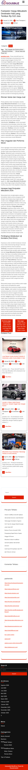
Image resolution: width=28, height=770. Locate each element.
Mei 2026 (3, 693)
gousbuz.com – (5, 56)
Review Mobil (8, 745)
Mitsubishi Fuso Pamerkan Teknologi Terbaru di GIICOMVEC (13, 452)
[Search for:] (14, 493)
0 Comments (16, 363)
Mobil (10, 46)
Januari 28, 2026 (9, 361)
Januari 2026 (4, 704)
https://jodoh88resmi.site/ (11, 630)
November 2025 (5, 710)
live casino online (9, 634)
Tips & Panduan (5, 757)
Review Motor (8, 754)
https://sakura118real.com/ (12, 589)
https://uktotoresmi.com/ (11, 647)
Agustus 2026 (5, 685)
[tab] (23, 2)
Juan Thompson (20, 20)
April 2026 (4, 696)
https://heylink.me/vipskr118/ (12, 601)
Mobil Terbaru (8, 742)
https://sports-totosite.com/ (12, 593)
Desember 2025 (5, 707)
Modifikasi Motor (9, 748)
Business (3, 739)
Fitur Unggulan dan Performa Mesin (14, 49)
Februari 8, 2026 (9, 409)
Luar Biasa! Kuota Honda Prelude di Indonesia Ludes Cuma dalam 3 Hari (13, 357)
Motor (2, 748)
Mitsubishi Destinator (7, 51)
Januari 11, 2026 (7, 20)
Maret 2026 (4, 699)
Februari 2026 (5, 702)
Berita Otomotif (5, 736)
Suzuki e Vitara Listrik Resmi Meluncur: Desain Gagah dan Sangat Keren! (13, 404)
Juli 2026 (3, 688)
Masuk (3, 726)
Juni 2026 (4, 691)
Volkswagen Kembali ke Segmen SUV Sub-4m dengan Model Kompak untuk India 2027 (14, 524)
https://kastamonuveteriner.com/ (13, 626)
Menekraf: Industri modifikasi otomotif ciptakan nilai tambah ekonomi (12, 542)
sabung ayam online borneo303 (13, 643)
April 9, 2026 (8, 456)
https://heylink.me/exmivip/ (12, 605)
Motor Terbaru (8, 751)
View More (6, 376)
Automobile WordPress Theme (13, 766)
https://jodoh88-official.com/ (12, 616)
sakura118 (7, 639)
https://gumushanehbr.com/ (12, 597)
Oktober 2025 (5, 713)
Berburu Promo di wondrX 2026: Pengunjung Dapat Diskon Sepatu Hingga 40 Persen (13, 533)
